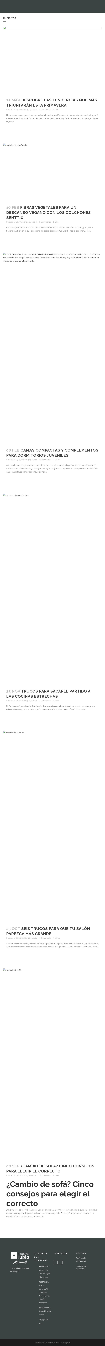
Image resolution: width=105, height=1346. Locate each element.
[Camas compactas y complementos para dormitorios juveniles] (52, 349)
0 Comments (45, 109)
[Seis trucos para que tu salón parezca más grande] (52, 827)
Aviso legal (81, 1253)
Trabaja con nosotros (81, 1267)
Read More (14, 129)
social (34, 109)
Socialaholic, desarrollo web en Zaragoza (52, 1342)
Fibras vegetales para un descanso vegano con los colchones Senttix (48, 212)
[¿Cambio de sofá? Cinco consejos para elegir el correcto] (52, 1064)
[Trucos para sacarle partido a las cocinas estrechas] (52, 590)
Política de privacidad (81, 1259)
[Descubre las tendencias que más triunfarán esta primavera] (52, 61)
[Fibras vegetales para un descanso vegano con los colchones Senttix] (52, 173)
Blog (26, 109)
